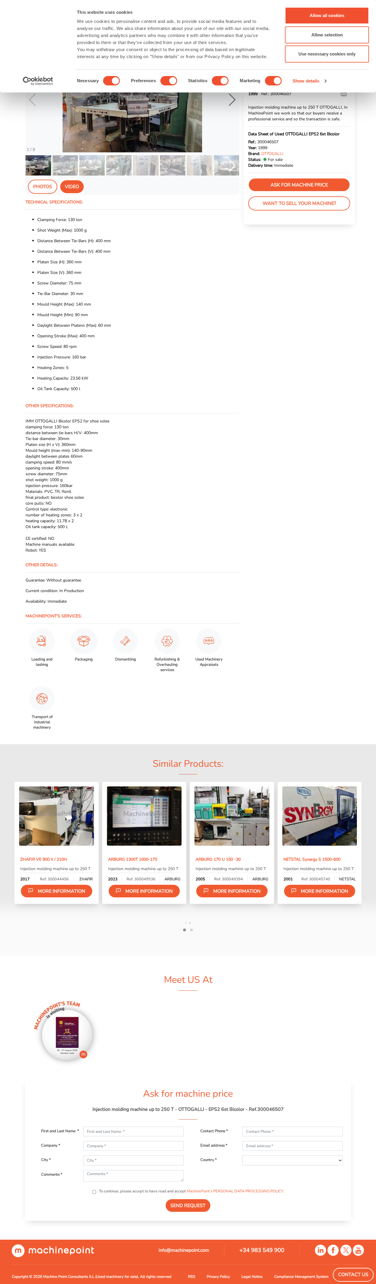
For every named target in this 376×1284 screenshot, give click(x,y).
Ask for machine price (299, 185)
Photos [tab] (42, 186)
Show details (306, 80)
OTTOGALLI (272, 154)
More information (61, 891)
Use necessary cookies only (326, 53)
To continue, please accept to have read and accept (191, 1191)
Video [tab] (72, 186)
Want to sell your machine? (299, 203)
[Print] (344, 94)
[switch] (168, 80)
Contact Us (353, 1274)
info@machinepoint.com (184, 1250)
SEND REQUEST (188, 1205)
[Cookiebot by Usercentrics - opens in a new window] (38, 81)
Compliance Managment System (301, 1276)
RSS (191, 1276)
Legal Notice (252, 1276)
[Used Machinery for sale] (53, 1250)
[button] (232, 99)
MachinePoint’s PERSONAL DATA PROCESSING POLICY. (235, 1191)
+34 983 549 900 (261, 1250)
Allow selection (327, 34)
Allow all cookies (327, 15)
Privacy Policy (218, 1276)
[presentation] (186, 923)
